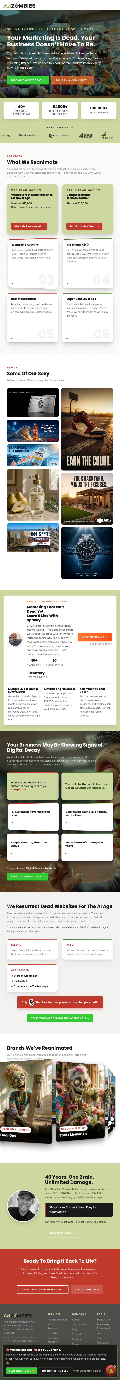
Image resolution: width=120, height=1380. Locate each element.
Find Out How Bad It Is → (27, 876)
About (75, 1319)
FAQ (99, 1338)
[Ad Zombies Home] (19, 5)
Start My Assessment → (29, 226)
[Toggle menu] (113, 5)
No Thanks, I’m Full (55, 1371)
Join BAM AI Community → (72, 80)
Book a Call (20, 981)
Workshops (103, 1342)
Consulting (53, 1333)
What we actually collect (87, 1370)
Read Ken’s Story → (62, 1233)
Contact (76, 1344)
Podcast (76, 1334)
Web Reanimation (57, 1319)
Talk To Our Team (87, 1289)
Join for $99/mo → (95, 637)
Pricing (100, 1333)
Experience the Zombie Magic (31, 986)
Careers (76, 1339)
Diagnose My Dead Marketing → (43, 1289)
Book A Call (103, 1319)
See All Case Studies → (26, 1146)
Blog (74, 1329)
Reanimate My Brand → (84, 226)
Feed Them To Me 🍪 (21, 1371)
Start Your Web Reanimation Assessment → (60, 1018)
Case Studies (79, 1324)
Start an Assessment (26, 975)
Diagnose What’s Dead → (28, 80)
